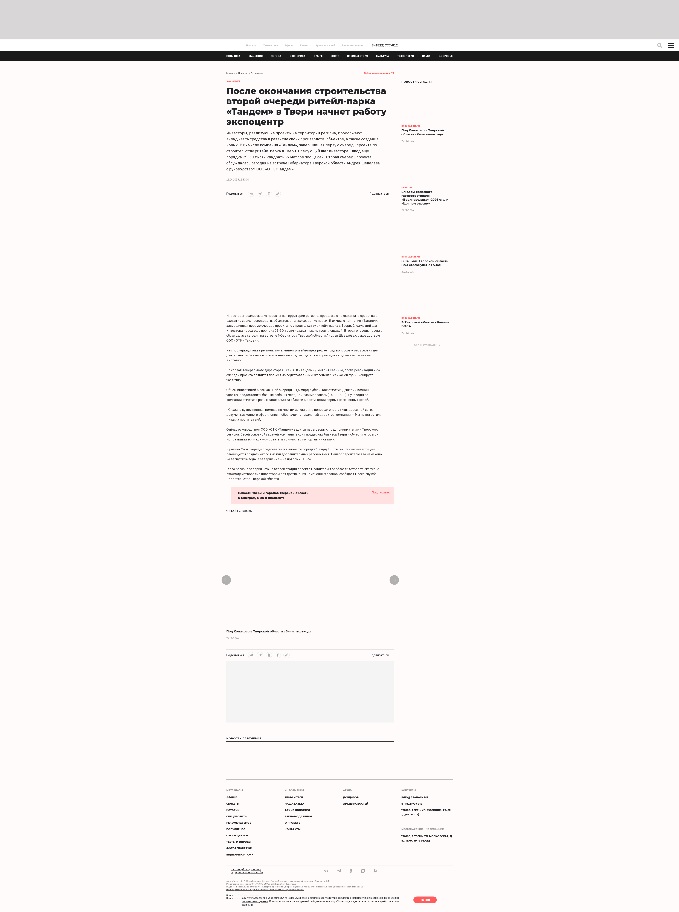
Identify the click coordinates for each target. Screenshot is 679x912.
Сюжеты (233, 803)
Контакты (293, 829)
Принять (425, 900)
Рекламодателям (353, 45)
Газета (304, 45)
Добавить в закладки (377, 73)
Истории (232, 810)
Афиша (289, 45)
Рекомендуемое (238, 822)
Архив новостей (325, 45)
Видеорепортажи (239, 854)
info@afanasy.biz (414, 797)
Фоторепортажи (239, 848)
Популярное (235, 829)
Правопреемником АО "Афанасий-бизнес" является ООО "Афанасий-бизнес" (265, 889)
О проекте (292, 822)
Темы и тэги (270, 45)
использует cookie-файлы (303, 898)
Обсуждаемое (237, 835)
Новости (251, 45)
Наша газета (294, 803)
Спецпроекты (236, 816)
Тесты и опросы (238, 841)
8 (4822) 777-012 (385, 45)
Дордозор (351, 797)
